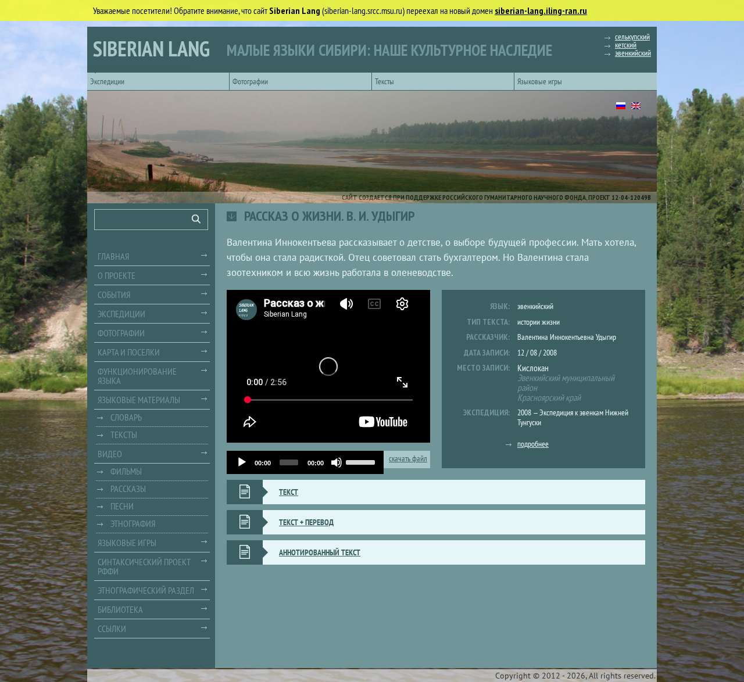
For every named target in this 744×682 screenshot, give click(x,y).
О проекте (116, 275)
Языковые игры (539, 81)
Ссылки (112, 628)
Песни (122, 506)
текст (288, 492)
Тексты (384, 81)
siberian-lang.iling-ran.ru (541, 10)
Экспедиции (107, 81)
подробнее (533, 444)
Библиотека (120, 609)
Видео (110, 454)
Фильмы (126, 471)
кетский (625, 45)
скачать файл (408, 459)
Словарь (126, 417)
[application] (305, 462)
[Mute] (336, 462)
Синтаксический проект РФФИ (144, 566)
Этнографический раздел (146, 590)
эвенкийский (633, 53)
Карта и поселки (129, 352)
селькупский (632, 37)
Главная (113, 256)
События (114, 294)
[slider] (362, 461)
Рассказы (128, 488)
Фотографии (250, 81)
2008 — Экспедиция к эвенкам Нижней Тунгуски (572, 417)
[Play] (242, 462)
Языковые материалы (139, 399)
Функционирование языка (137, 375)
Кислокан (533, 368)
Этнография (132, 523)
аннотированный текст (319, 552)
